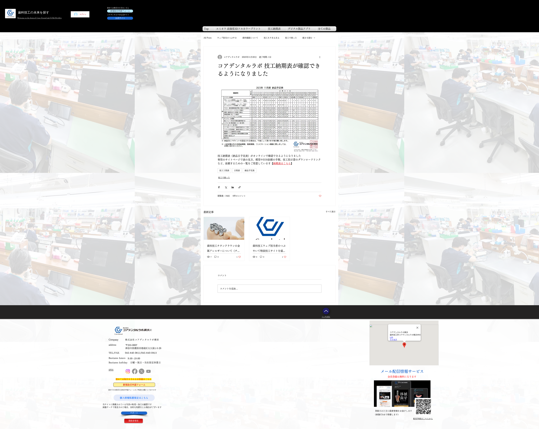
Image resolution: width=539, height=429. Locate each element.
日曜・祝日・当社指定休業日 (145, 362)
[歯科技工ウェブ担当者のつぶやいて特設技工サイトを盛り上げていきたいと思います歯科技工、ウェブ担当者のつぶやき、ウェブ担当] (269, 228)
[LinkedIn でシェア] (232, 187)
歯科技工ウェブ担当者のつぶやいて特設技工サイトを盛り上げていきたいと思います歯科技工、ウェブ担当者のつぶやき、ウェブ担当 (269, 249)
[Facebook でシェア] (219, 187)
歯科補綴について (250, 38)
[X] (141, 371)
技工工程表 (224, 170)
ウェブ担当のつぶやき (227, 38)
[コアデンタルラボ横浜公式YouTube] (148, 371)
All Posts (208, 38)
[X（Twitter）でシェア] (225, 187)
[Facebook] (134, 371)
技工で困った (291, 38)
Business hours (117, 358)
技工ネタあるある (271, 38)
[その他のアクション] (319, 57)
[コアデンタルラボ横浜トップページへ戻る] (326, 311)
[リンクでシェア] (239, 187)
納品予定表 (249, 170)
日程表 (237, 170)
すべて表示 (330, 212)
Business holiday (118, 362)
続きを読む (307, 38)
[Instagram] (128, 371)
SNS (111, 370)
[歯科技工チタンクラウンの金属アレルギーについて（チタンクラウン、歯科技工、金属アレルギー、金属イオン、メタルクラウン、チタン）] (224, 228)
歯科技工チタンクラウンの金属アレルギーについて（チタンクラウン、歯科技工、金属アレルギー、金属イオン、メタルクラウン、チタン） (223, 249)
